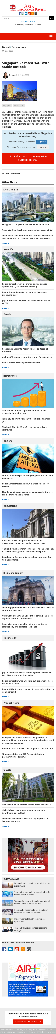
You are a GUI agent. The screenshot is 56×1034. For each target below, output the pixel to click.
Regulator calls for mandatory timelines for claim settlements (31, 911)
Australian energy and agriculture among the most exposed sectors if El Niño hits (27, 617)
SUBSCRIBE (25, 160)
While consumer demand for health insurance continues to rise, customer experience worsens (27, 237)
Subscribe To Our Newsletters (28, 1021)
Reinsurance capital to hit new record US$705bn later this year (24, 411)
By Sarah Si (13, 75)
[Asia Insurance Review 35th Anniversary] (28, 7)
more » (5, 243)
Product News (11, 702)
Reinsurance (19, 47)
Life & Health (10, 189)
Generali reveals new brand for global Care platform (28, 748)
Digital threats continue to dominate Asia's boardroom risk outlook (23, 811)
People (7, 314)
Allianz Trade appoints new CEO (21, 362)
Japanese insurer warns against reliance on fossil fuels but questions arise (27, 674)
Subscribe (19, 25)
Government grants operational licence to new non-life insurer (32, 902)
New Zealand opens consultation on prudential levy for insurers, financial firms (27, 493)
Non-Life (8, 249)
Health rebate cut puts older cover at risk (27, 230)
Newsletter (29, 25)
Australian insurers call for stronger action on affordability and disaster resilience (24, 625)
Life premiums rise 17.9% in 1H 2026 (25, 224)
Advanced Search (28, 21)
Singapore (7, 105)
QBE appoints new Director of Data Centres (27, 357)
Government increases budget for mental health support (32, 893)
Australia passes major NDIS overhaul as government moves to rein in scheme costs (23, 542)
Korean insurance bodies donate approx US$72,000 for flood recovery (24, 285)
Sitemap (38, 25)
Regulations (10, 505)
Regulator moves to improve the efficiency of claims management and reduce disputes (28, 550)
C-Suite (7, 769)
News (5, 47)
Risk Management (13, 572)
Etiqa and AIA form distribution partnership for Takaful (23, 755)
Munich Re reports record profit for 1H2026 (26, 804)
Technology (10, 637)
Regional (8, 440)
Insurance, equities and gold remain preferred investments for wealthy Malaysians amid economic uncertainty (28, 740)
